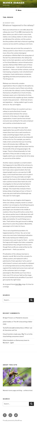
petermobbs (7, 322)
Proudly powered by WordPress (12, 420)
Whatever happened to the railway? (18, 25)
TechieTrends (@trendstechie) (13, 328)
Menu (19, 10)
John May (18, 284)
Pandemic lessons (22, 318)
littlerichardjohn (8, 340)
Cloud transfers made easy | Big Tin (14, 334)
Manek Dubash (13, 2)
